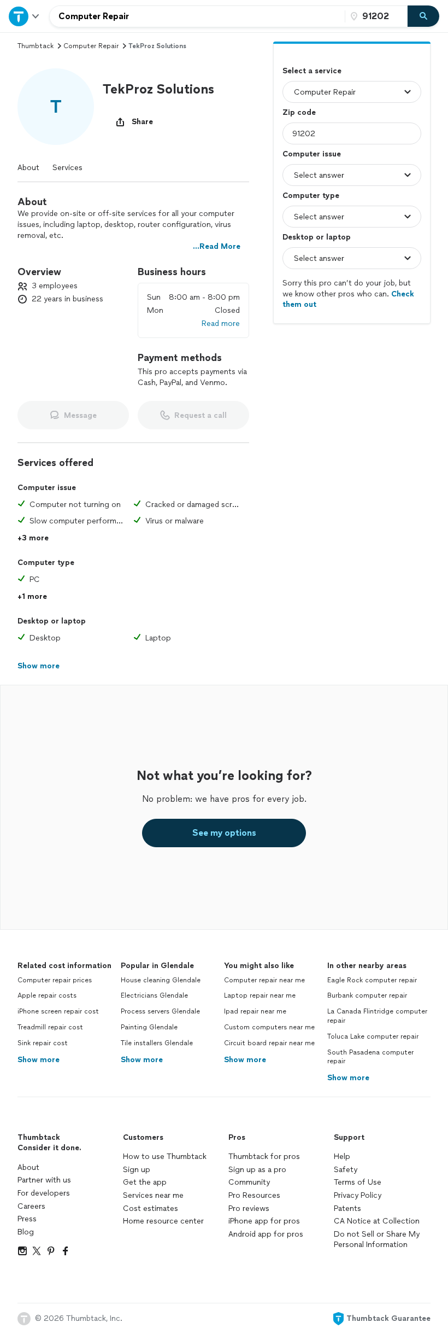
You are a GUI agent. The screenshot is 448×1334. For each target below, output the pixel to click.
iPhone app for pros (264, 1221)
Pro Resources (254, 1195)
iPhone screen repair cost (58, 1011)
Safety (345, 1169)
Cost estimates (150, 1208)
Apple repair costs (46, 995)
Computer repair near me (264, 980)
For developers (43, 1193)
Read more (221, 323)
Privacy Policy (357, 1195)
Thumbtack (35, 46)
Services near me (153, 1195)
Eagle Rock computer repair (372, 980)
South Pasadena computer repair (370, 1056)
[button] (55, 106)
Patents (347, 1208)
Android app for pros (265, 1234)
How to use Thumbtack (165, 1156)
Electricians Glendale (154, 995)
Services (67, 167)
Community (249, 1182)
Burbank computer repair (367, 995)
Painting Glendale (149, 1027)
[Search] (423, 16)
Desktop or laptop (316, 237)
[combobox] (197, 16)
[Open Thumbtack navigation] (24, 16)
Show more (38, 1059)
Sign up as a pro (257, 1169)
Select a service (311, 70)
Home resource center (163, 1221)
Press (27, 1219)
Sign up (136, 1169)
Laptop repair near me (260, 995)
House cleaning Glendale (161, 980)
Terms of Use (357, 1182)
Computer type (310, 195)
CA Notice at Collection (377, 1221)
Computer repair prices (54, 980)
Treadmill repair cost (50, 1027)
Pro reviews (248, 1208)
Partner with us (44, 1180)
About (28, 167)
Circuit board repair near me (269, 1043)
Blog (25, 1232)
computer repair (91, 46)
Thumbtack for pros (264, 1156)
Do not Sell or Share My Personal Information (377, 1240)
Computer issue (311, 154)
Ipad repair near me (255, 1011)
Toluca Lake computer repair (372, 1036)
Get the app (145, 1182)
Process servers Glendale (160, 1011)
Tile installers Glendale (157, 1043)
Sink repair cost (42, 1043)
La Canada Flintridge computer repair (377, 1015)
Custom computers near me (269, 1027)
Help (342, 1156)
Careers (31, 1206)
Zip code (299, 112)
